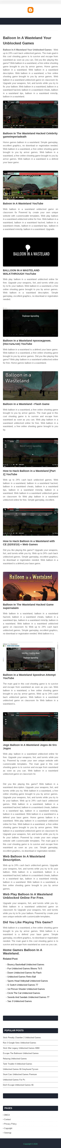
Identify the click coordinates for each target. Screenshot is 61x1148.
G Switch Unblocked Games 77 (22, 985)
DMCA (7, 1115)
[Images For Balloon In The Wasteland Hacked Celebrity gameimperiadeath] (30, 115)
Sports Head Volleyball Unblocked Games (27, 981)
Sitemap (7, 1133)
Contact (7, 1119)
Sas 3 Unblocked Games (19, 1001)
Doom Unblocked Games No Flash (24, 972)
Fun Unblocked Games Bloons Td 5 (24, 968)
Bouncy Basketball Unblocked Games (25, 964)
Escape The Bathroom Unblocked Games (21, 1053)
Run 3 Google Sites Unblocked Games (19, 1043)
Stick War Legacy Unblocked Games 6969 (21, 1048)
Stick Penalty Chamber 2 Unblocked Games (22, 1037)
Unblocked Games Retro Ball (21, 976)
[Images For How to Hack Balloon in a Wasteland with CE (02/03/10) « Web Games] (30, 522)
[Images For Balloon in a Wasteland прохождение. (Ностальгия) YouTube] (30, 322)
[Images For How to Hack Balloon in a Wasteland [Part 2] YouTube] (30, 452)
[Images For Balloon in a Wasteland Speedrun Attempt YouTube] (30, 656)
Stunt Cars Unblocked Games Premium (20, 1074)
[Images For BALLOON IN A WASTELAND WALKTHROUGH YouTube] (30, 252)
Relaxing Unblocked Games (15, 1059)
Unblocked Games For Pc (14, 1080)
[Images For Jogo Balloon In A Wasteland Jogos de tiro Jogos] (30, 726)
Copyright (8, 1128)
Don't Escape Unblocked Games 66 (18, 1085)
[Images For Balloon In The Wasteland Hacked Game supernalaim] (30, 586)
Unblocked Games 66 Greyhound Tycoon (20, 1069)
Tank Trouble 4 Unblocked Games (17, 1064)
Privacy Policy (10, 1124)
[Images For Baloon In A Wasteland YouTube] (30, 185)
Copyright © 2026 (30, 1144)
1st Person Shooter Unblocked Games (26, 989)
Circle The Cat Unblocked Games (23, 993)
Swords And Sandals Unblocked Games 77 (28, 997)
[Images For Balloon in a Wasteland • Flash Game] (30, 385)
